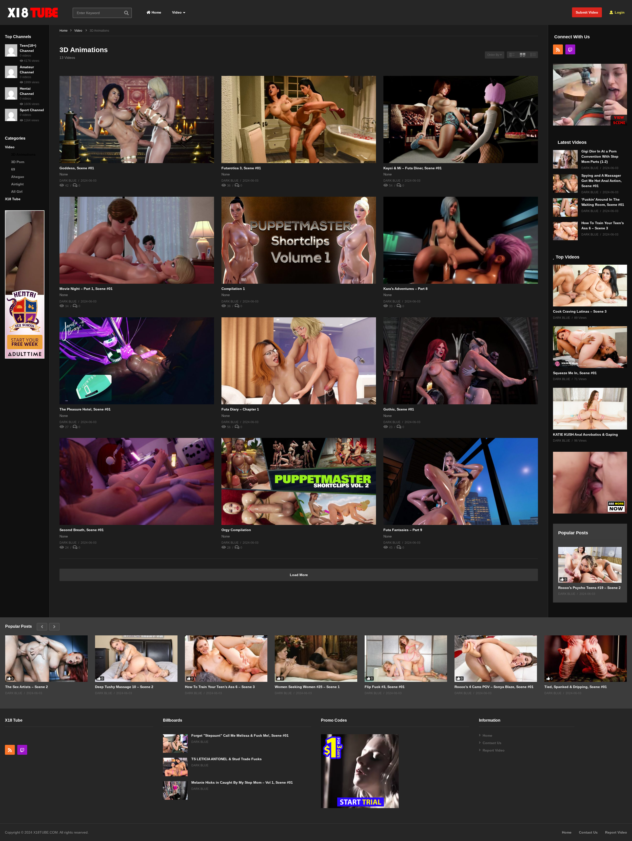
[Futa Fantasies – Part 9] (460, 481)
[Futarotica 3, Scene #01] (298, 119)
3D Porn (17, 162)
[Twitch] (570, 49)
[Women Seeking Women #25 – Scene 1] (316, 658)
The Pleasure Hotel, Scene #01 (85, 409)
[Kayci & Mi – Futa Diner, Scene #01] (460, 119)
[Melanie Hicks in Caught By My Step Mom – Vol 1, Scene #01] (175, 790)
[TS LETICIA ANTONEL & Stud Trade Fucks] (175, 767)
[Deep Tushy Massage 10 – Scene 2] (136, 658)
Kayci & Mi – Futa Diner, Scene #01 (412, 168)
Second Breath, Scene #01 (81, 530)
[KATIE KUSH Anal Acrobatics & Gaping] (590, 409)
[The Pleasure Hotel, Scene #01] (136, 360)
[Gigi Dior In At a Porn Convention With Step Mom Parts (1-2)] (565, 159)
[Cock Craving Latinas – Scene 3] (590, 285)
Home (156, 12)
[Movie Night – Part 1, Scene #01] (136, 240)
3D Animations (23, 154)
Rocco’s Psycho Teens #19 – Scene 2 (589, 588)
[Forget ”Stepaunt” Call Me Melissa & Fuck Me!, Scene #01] (175, 743)
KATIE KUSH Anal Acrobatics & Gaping (585, 434)
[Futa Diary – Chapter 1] (298, 360)
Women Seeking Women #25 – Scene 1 (307, 687)
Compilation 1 (233, 289)
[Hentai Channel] (11, 93)
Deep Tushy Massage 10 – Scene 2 (124, 687)
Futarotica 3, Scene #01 (241, 168)
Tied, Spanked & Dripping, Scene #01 (575, 687)
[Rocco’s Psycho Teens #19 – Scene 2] (590, 565)
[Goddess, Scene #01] (136, 119)
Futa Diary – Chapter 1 (240, 409)
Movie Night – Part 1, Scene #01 (86, 289)
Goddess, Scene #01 (76, 168)
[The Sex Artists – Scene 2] (46, 658)
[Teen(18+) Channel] (11, 50)
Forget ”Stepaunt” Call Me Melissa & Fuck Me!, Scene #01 (240, 735)
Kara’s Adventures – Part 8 (405, 289)
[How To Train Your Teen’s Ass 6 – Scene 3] (565, 231)
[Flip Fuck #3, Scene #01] (406, 658)
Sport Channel (32, 110)
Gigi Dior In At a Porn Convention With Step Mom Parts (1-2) (599, 156)
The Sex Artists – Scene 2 (26, 687)
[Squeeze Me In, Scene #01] (590, 347)
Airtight (17, 184)
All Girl (16, 192)
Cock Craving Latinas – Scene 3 (580, 311)
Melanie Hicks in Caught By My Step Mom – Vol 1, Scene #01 (242, 782)
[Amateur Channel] (11, 72)
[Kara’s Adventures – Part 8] (460, 240)
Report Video (494, 750)
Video (176, 12)
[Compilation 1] (298, 240)
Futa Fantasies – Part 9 (402, 530)
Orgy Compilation (236, 530)
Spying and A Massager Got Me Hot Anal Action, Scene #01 (601, 180)
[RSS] (558, 49)
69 (13, 169)
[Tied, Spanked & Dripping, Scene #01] (585, 658)
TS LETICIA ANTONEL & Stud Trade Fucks (226, 759)
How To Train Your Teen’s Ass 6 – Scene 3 (220, 687)
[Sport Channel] (11, 115)
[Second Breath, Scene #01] (136, 481)
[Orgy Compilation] (298, 481)
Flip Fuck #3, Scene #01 (385, 687)
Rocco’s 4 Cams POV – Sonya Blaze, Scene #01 (493, 687)
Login (619, 12)
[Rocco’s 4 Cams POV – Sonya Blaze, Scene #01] (495, 658)
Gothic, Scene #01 (398, 409)
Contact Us (492, 743)
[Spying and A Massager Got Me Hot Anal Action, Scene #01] (565, 183)
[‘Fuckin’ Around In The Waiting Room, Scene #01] (565, 207)
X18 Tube (12, 199)
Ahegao (17, 177)
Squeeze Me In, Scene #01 (575, 373)
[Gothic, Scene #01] (460, 360)
